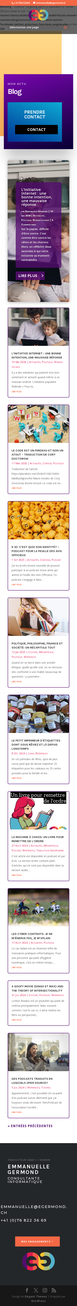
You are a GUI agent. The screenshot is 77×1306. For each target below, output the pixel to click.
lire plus (16, 391)
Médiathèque (46, 652)
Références (30, 657)
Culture (32, 652)
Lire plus (27, 275)
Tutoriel (46, 1087)
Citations (45, 560)
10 (52, 293)
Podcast (56, 560)
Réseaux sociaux (41, 220)
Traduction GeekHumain (50, 850)
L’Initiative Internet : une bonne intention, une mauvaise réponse (36, 197)
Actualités (38, 215)
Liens (31, 753)
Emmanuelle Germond (36, 211)
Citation (47, 463)
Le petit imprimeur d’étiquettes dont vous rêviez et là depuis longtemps (36, 745)
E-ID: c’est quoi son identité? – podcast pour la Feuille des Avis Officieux (37, 551)
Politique (26, 220)
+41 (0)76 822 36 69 (24, 1220)
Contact (36, 129)
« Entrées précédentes (30, 1126)
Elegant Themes (36, 1296)
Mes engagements (36, 1241)
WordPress (38, 1301)
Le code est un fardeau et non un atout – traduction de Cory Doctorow (37, 455)
